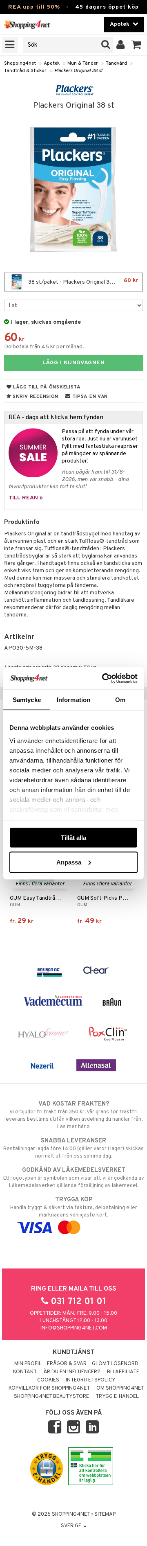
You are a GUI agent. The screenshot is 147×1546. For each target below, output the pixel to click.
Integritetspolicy (91, 1380)
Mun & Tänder (82, 63)
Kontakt (25, 1372)
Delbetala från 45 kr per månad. (44, 346)
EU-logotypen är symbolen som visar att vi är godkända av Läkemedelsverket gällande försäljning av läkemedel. (73, 1178)
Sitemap (105, 1514)
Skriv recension (34, 396)
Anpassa (68, 861)
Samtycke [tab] (27, 699)
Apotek (52, 63)
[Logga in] (120, 45)
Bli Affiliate (123, 1372)
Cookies (48, 1380)
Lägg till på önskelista (46, 387)
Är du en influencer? (71, 1372)
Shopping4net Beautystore (51, 1396)
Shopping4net (20, 63)
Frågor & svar (67, 1364)
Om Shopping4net (120, 1388)
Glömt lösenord (115, 1364)
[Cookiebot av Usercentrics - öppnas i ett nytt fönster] (104, 678)
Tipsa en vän (89, 396)
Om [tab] (120, 699)
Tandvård (116, 63)
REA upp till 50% (34, 7)
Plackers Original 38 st (78, 71)
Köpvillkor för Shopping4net (49, 1388)
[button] (136, 45)
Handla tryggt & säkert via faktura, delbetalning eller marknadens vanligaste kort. (73, 1207)
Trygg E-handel (117, 1396)
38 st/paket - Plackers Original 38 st (82, 281)
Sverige (71, 1526)
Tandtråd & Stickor (25, 71)
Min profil (28, 1364)
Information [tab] (73, 699)
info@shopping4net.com (73, 1328)
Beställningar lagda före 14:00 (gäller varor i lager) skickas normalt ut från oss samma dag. (73, 1148)
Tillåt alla (73, 837)
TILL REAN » (26, 497)
